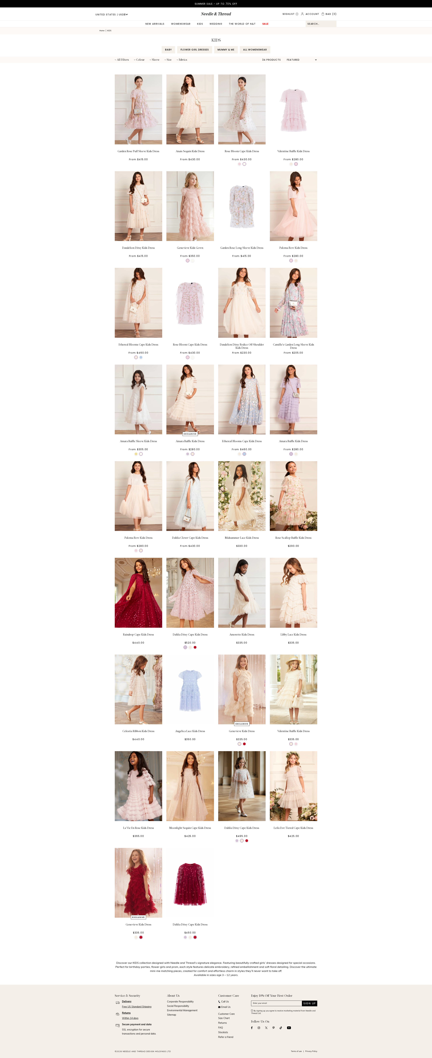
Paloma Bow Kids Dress (293, 247)
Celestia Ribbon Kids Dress (138, 731)
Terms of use (296, 1051)
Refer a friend (225, 1037)
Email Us (226, 1007)
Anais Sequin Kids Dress (190, 151)
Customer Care (226, 1014)
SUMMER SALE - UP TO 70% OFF (216, 4)
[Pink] (239, 164)
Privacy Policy (311, 1051)
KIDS (200, 24)
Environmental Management (182, 1010)
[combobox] (321, 24)
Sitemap (171, 1015)
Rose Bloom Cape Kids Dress (242, 151)
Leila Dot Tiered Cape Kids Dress (293, 828)
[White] (244, 164)
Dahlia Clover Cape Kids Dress (190, 537)
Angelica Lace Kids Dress (190, 731)
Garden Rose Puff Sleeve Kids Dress (138, 151)
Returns (222, 1023)
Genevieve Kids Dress (242, 731)
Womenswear (181, 24)
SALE (265, 24)
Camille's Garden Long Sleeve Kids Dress (293, 346)
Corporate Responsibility (180, 1002)
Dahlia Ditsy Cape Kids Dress (190, 634)
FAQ (220, 1028)
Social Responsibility (178, 1006)
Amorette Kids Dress (242, 634)
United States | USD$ (111, 14)
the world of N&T (242, 24)
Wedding (216, 24)
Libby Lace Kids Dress (293, 634)
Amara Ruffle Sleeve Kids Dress (138, 441)
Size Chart (224, 1018)
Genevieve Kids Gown (190, 247)
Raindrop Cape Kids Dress (138, 634)
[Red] (195, 647)
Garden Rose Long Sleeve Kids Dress (241, 247)
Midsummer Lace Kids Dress (242, 537)
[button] (122, 60)
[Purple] (187, 454)
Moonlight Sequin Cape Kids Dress (190, 828)
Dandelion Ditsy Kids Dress (138, 247)
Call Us (225, 1002)
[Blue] (141, 357)
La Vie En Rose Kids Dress (138, 828)
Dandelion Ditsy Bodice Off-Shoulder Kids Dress (242, 346)
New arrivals (154, 24)
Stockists (223, 1032)
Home (101, 31)
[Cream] (291, 164)
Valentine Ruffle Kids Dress (293, 151)
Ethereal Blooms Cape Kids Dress (138, 344)
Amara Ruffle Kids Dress (190, 441)
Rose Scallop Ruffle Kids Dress (293, 537)
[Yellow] (136, 454)
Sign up (309, 1003)
